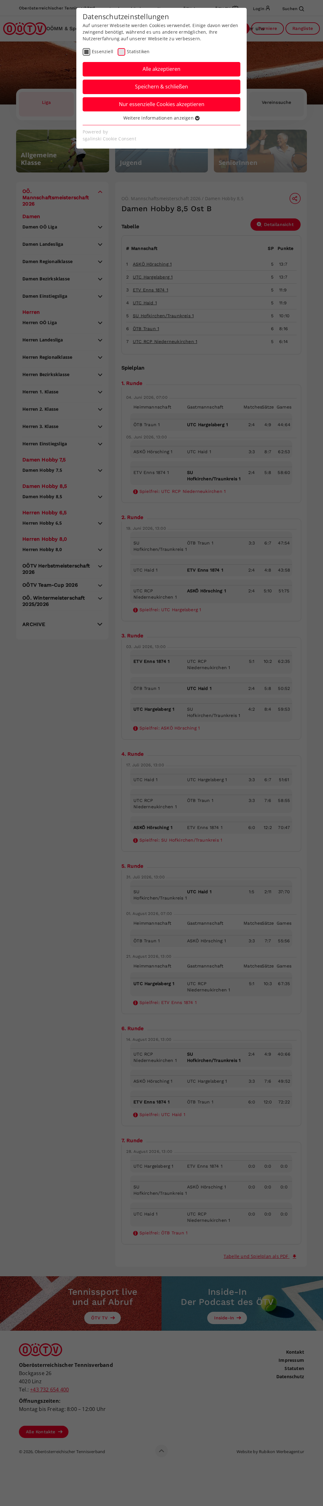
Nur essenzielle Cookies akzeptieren (161, 104)
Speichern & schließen (161, 86)
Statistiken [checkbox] (138, 51)
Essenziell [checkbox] (102, 51)
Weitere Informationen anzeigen (159, 118)
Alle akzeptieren (161, 68)
